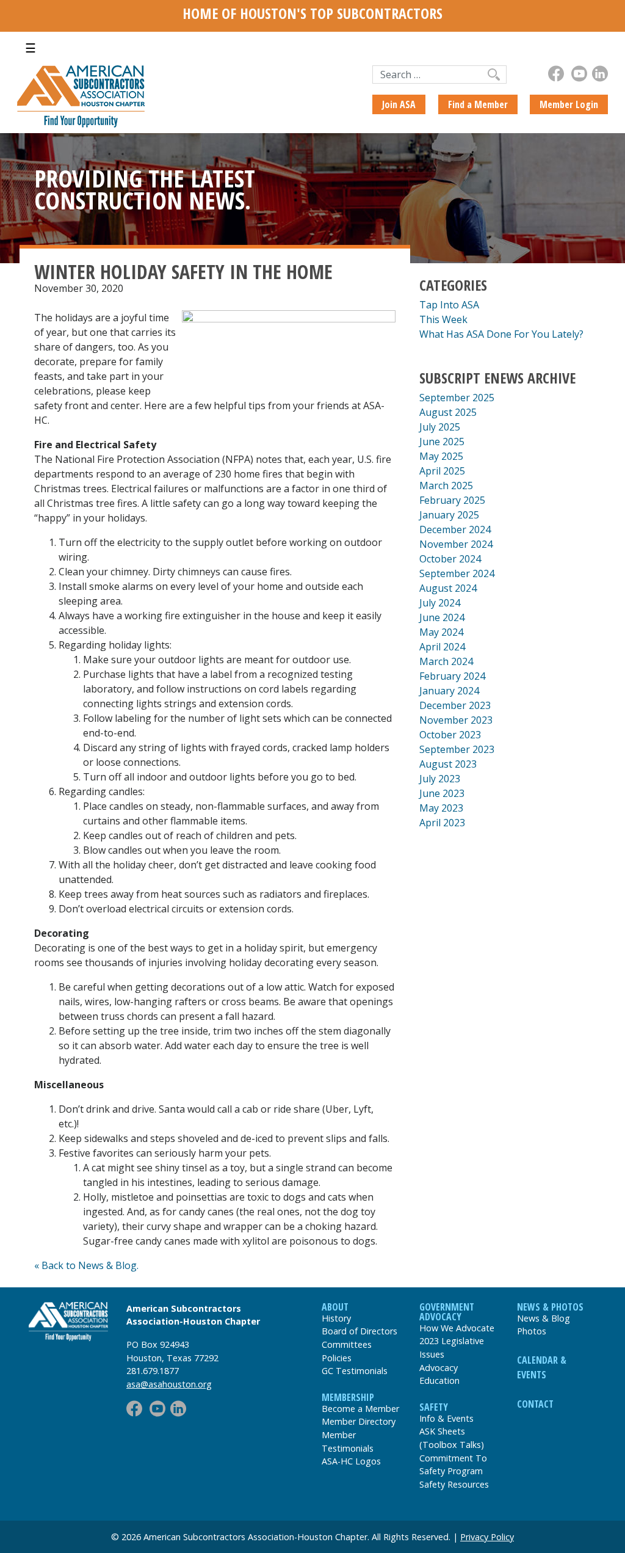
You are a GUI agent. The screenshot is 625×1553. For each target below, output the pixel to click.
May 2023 (441, 808)
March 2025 (446, 485)
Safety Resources (454, 1484)
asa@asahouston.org (169, 1384)
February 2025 (452, 500)
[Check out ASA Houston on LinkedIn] (600, 73)
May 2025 (441, 456)
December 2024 (455, 529)
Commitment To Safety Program (453, 1464)
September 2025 (456, 397)
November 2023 (456, 720)
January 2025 (449, 515)
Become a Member (360, 1408)
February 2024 (452, 676)
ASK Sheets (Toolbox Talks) (451, 1437)
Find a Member (478, 104)
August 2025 (448, 412)
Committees (347, 1344)
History (336, 1318)
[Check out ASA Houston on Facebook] (556, 73)
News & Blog (543, 1318)
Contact (535, 1404)
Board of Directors (359, 1331)
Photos (531, 1331)
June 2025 (441, 441)
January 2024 (449, 690)
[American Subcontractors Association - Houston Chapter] (68, 1321)
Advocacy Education (439, 1374)
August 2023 (448, 764)
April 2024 (442, 646)
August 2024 (448, 588)
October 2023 (450, 734)
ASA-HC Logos (351, 1461)
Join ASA (399, 104)
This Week (443, 319)
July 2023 (439, 778)
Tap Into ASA (449, 304)
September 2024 (456, 573)
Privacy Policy (487, 1537)
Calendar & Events (541, 1367)
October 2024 (450, 559)
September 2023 (456, 749)
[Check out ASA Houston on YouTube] (579, 73)
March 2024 (446, 661)
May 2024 (441, 632)
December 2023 (455, 705)
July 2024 (439, 602)
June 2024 (441, 617)
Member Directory (359, 1421)
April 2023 (442, 822)
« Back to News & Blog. (86, 1265)
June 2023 (441, 793)
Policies (337, 1358)
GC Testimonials (355, 1371)
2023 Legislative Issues (451, 1347)
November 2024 (456, 544)
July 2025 (439, 427)
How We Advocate (456, 1328)
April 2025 (442, 471)
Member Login (569, 104)
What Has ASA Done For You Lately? (501, 334)
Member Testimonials (348, 1441)
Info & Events (446, 1418)
